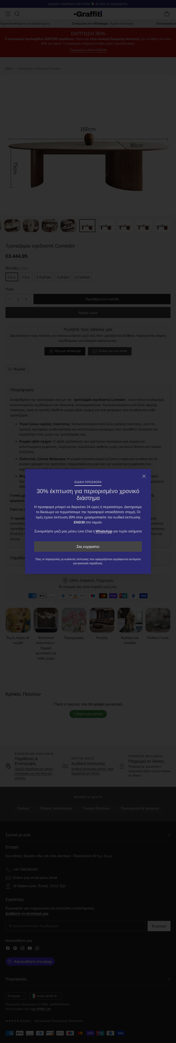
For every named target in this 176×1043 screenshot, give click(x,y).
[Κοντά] (144, 476)
